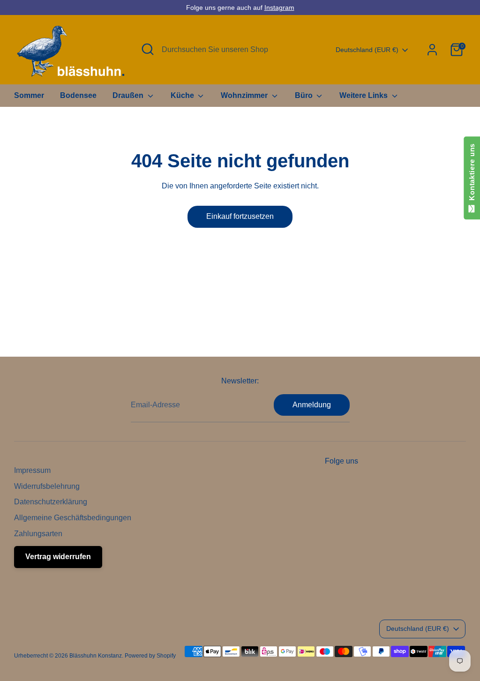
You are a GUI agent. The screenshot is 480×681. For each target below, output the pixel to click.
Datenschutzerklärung (50, 502)
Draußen (128, 95)
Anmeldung (311, 405)
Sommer (29, 95)
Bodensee (78, 95)
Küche (183, 95)
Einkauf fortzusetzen (240, 216)
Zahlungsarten (38, 534)
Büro (305, 95)
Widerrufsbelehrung (47, 486)
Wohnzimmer (245, 95)
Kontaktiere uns (472, 174)
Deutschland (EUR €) (367, 49)
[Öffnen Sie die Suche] (147, 49)
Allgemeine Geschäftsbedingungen (72, 518)
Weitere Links (364, 95)
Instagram (279, 7)
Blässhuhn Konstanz (95, 655)
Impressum (32, 470)
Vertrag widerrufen (58, 557)
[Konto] (432, 49)
